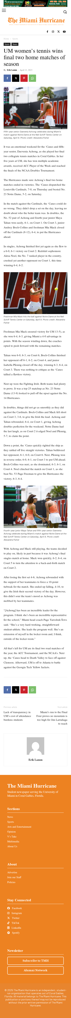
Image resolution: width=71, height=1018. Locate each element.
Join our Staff (14, 877)
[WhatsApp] (32, 78)
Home (6, 38)
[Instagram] (53, 32)
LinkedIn (16, 927)
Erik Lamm (12, 70)
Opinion (11, 831)
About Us (12, 846)
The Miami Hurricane (32, 785)
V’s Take (11, 836)
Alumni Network (35, 970)
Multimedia (13, 841)
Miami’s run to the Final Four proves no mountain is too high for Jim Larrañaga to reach (51, 717)
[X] (58, 32)
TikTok (15, 923)
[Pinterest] (24, 78)
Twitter (15, 918)
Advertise (12, 872)
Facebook (16, 908)
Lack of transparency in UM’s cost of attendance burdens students (17, 715)
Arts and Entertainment (19, 826)
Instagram (16, 913)
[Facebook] (47, 32)
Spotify (15, 932)
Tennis (15, 44)
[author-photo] (35, 754)
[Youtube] (64, 32)
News (10, 817)
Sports (15, 38)
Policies (11, 882)
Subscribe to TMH (36, 960)
